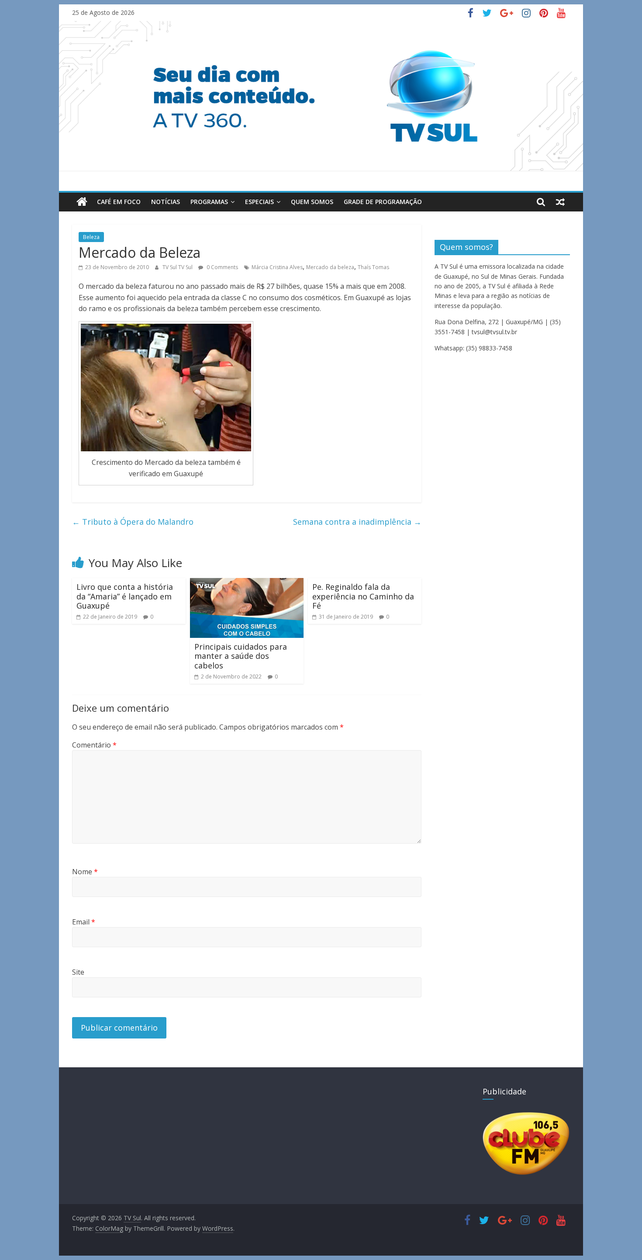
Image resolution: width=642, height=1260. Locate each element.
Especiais (259, 201)
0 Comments (221, 267)
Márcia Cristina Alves (277, 267)
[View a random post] (560, 202)
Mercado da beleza (330, 267)
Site (78, 972)
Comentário (94, 745)
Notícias (165, 201)
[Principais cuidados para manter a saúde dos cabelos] (247, 583)
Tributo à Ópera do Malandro (132, 521)
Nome (85, 871)
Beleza (91, 237)
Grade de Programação (383, 201)
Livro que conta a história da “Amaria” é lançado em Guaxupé (124, 596)
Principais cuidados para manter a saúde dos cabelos (240, 656)
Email (83, 922)
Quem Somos (312, 201)
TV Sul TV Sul (178, 267)
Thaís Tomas (373, 267)
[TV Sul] (82, 202)
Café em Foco (119, 201)
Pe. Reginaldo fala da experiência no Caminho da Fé (363, 596)
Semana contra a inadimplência (357, 521)
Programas (209, 201)
